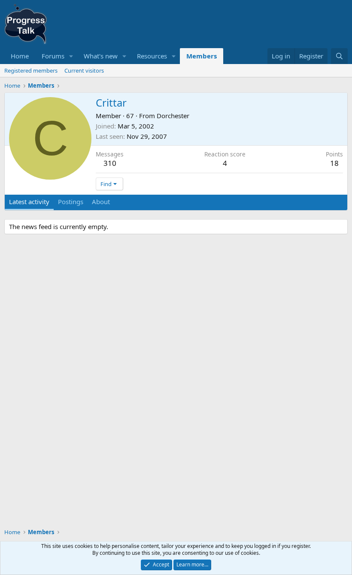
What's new (101, 56)
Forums (53, 56)
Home (20, 56)
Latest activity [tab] (29, 201)
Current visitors (84, 70)
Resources (152, 56)
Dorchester (173, 115)
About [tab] (101, 201)
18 (334, 163)
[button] (71, 56)
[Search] (339, 56)
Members (201, 56)
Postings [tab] (70, 201)
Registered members (31, 70)
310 (109, 163)
